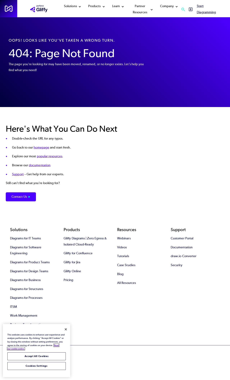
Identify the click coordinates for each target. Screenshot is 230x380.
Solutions (70, 6)
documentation (39, 165)
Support (18, 174)
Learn (116, 6)
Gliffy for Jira (72, 262)
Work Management (23, 316)
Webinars (124, 238)
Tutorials (123, 256)
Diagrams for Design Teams (29, 271)
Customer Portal (182, 238)
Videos (122, 247)
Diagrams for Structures (26, 289)
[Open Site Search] (183, 9)
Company (167, 6)
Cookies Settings (37, 366)
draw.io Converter (183, 256)
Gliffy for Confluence (78, 253)
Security (176, 265)
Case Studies (126, 265)
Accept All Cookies (37, 356)
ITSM (13, 307)
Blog (120, 274)
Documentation (182, 247)
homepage (41, 147)
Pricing (68, 280)
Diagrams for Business (25, 280)
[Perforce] (8, 8)
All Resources (126, 283)
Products (94, 6)
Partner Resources (140, 9)
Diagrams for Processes (26, 298)
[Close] (66, 329)
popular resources (49, 156)
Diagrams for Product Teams (30, 262)
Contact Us (19, 197)
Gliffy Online (72, 271)
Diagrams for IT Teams (25, 238)
